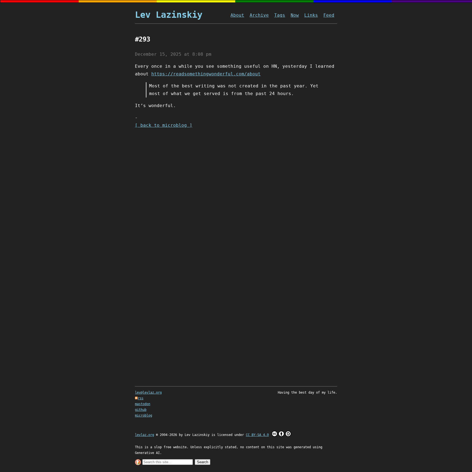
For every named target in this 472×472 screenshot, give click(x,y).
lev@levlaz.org (148, 392)
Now (295, 15)
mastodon (142, 404)
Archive (259, 15)
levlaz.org (144, 435)
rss (140, 398)
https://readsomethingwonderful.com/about (206, 73)
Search (202, 462)
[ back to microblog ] (163, 125)
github (140, 410)
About (237, 15)
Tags (279, 15)
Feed (328, 15)
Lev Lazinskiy (168, 15)
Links (311, 15)
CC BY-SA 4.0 (257, 435)
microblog (143, 415)
